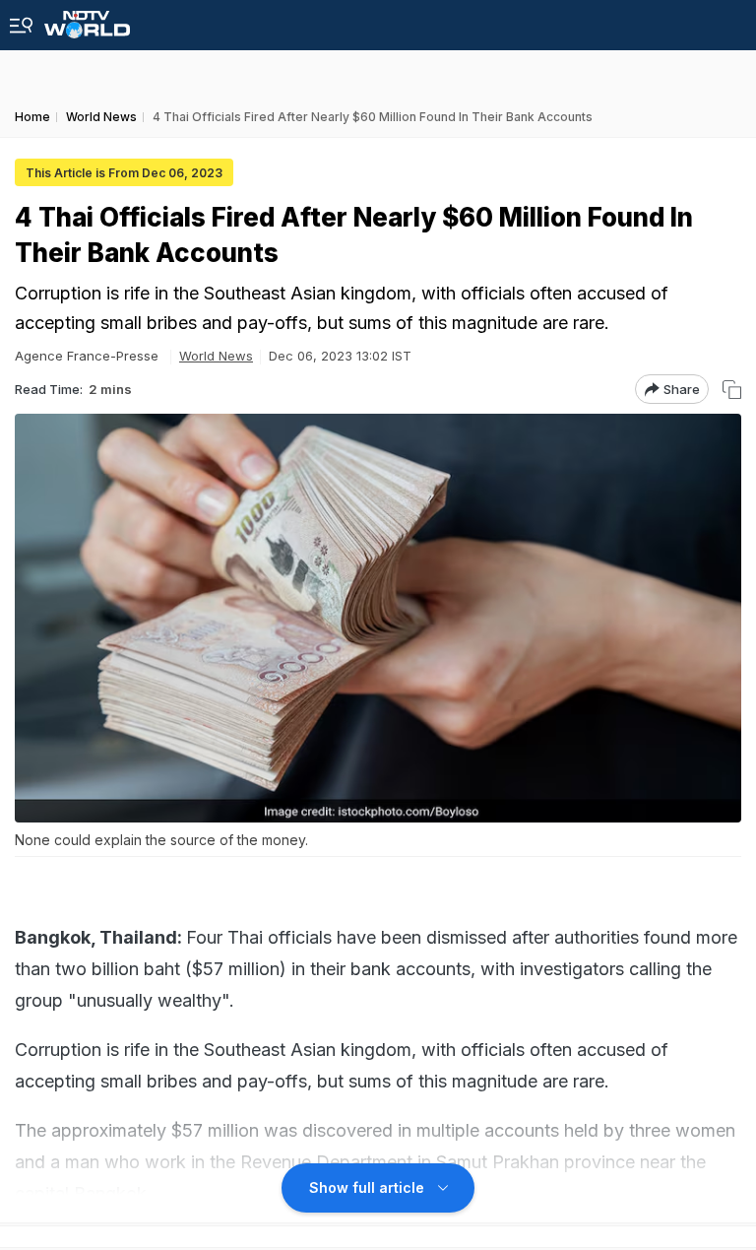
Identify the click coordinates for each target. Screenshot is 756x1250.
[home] (87, 19)
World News (216, 355)
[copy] (732, 389)
